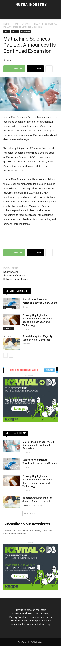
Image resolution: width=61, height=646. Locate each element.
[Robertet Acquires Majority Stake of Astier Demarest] (11, 344)
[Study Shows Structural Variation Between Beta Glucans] (11, 303)
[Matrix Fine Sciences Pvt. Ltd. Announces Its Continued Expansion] (11, 446)
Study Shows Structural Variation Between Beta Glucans (15, 275)
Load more (29, 513)
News (15, 23)
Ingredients (25, 31)
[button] (12, 14)
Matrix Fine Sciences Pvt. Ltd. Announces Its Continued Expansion (38, 445)
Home (6, 23)
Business (26, 23)
